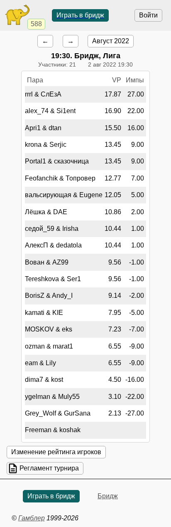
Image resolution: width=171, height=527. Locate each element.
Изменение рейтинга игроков (56, 451)
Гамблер (31, 518)
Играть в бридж (80, 15)
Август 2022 (110, 41)
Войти (148, 15)
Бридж (108, 496)
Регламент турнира (49, 468)
